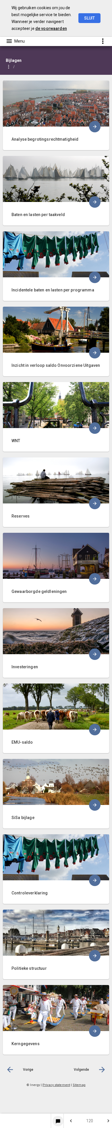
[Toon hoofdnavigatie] (15, 41)
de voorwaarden (51, 28)
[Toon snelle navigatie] (103, 41)
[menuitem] (56, 111)
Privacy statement (56, 1085)
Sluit (89, 18)
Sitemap (79, 1085)
